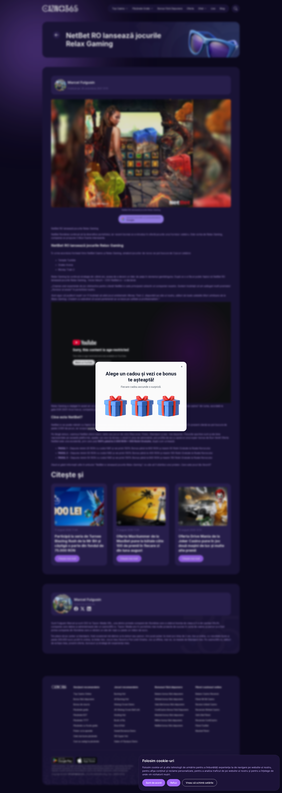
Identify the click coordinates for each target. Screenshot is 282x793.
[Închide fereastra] (181, 366)
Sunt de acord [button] (154, 782)
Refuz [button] (173, 782)
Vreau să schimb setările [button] (199, 782)
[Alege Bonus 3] (142, 406)
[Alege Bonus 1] (168, 406)
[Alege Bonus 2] (115, 406)
